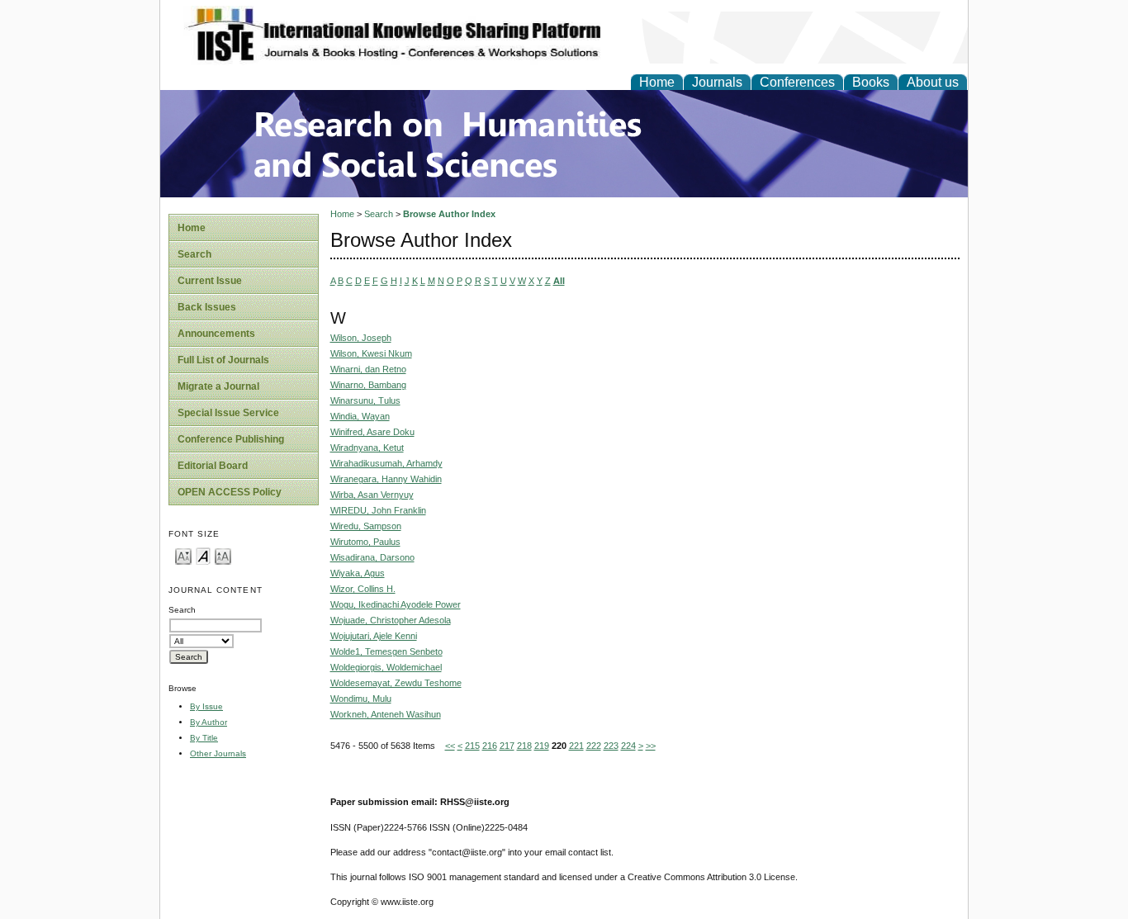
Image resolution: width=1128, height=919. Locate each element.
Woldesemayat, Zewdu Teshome (396, 683)
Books (870, 82)
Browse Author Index (449, 214)
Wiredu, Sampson (365, 526)
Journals (717, 82)
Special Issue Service (228, 413)
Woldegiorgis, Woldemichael (386, 667)
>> (651, 746)
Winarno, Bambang (368, 385)
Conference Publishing (231, 439)
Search (194, 254)
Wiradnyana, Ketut (367, 447)
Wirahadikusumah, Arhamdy (386, 463)
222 (593, 746)
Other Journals (218, 753)
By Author (208, 722)
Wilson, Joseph (360, 338)
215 (472, 746)
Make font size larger (223, 555)
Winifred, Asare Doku (372, 432)
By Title (204, 737)
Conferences (797, 82)
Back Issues (207, 307)
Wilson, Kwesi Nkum (371, 353)
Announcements (216, 333)
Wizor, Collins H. (363, 589)
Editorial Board (213, 465)
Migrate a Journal (218, 386)
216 (489, 746)
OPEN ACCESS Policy (230, 492)
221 (576, 746)
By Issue (206, 706)
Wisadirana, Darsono (372, 557)
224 (628, 746)
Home (657, 82)
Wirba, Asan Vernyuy (372, 495)
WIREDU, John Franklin (378, 510)
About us (933, 82)
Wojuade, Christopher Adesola (390, 620)
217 (507, 746)
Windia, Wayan (360, 416)
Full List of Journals (223, 360)
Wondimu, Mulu (360, 698)
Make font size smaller (183, 555)
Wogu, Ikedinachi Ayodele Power (395, 604)
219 (541, 746)
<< (450, 746)
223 (611, 746)
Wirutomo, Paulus (365, 542)
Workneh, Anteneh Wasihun (385, 714)
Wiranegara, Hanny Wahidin (386, 479)
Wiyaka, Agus (357, 573)
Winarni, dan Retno (368, 369)
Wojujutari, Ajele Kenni (373, 636)
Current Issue (210, 281)
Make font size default (203, 555)
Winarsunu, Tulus (365, 400)
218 (524, 746)
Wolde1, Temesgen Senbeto (386, 651)
